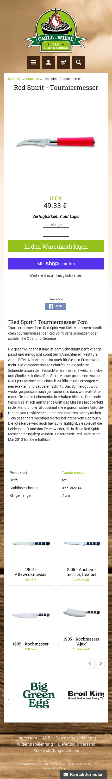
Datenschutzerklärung (75, 738)
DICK (56, 198)
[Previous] (90, 664)
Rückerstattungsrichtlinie (56, 750)
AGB (46, 738)
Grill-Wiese (51, 764)
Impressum (26, 738)
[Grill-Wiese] (56, 29)
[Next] (100, 664)
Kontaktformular (85, 774)
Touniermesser (74, 472)
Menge (56, 225)
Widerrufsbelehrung (35, 744)
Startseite (14, 79)
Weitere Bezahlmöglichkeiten (56, 275)
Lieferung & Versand (76, 744)
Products (32, 79)
